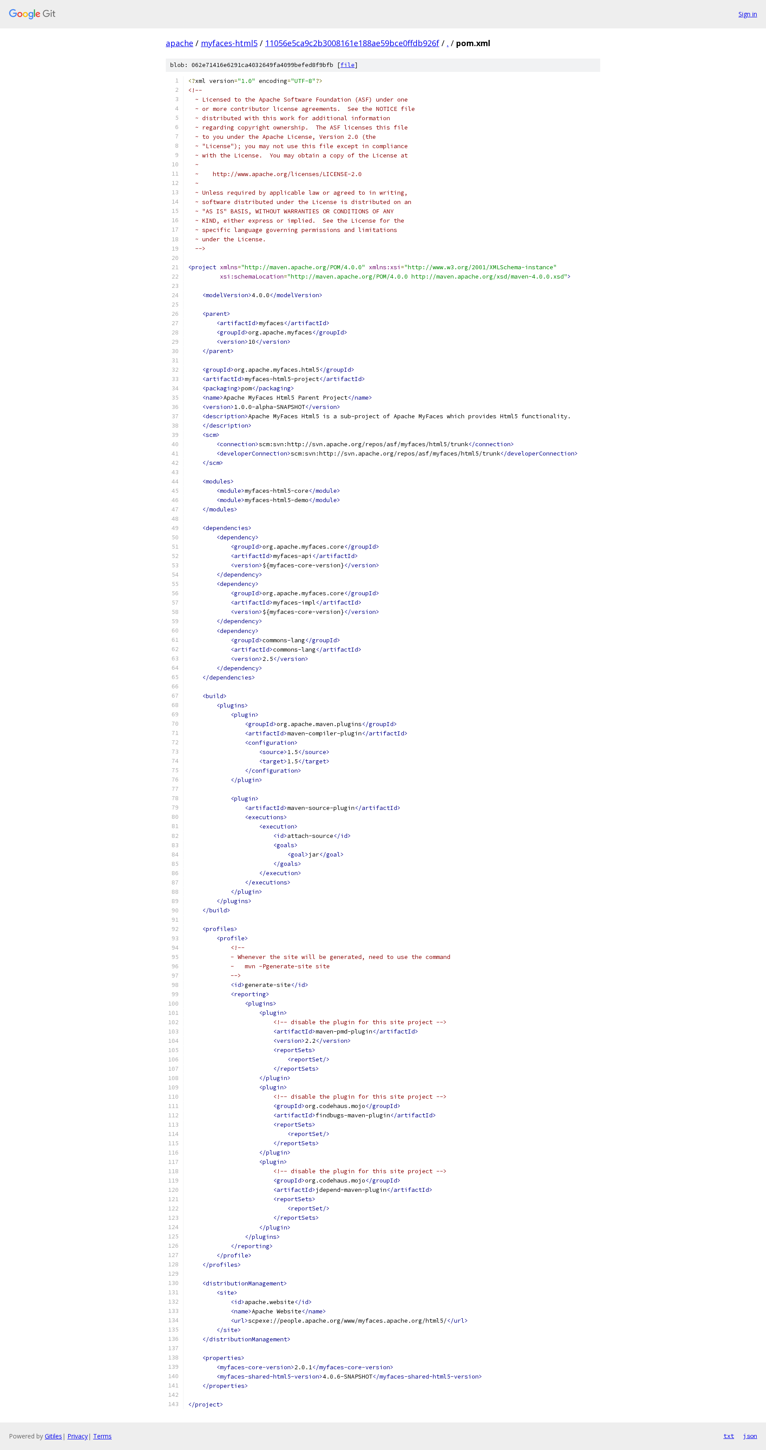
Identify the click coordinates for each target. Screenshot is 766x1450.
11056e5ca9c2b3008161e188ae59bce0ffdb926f (352, 43)
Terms (102, 1436)
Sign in (748, 14)
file (347, 65)
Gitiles (53, 1436)
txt (728, 1436)
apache (179, 43)
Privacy (77, 1436)
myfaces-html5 (229, 43)
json (750, 1436)
